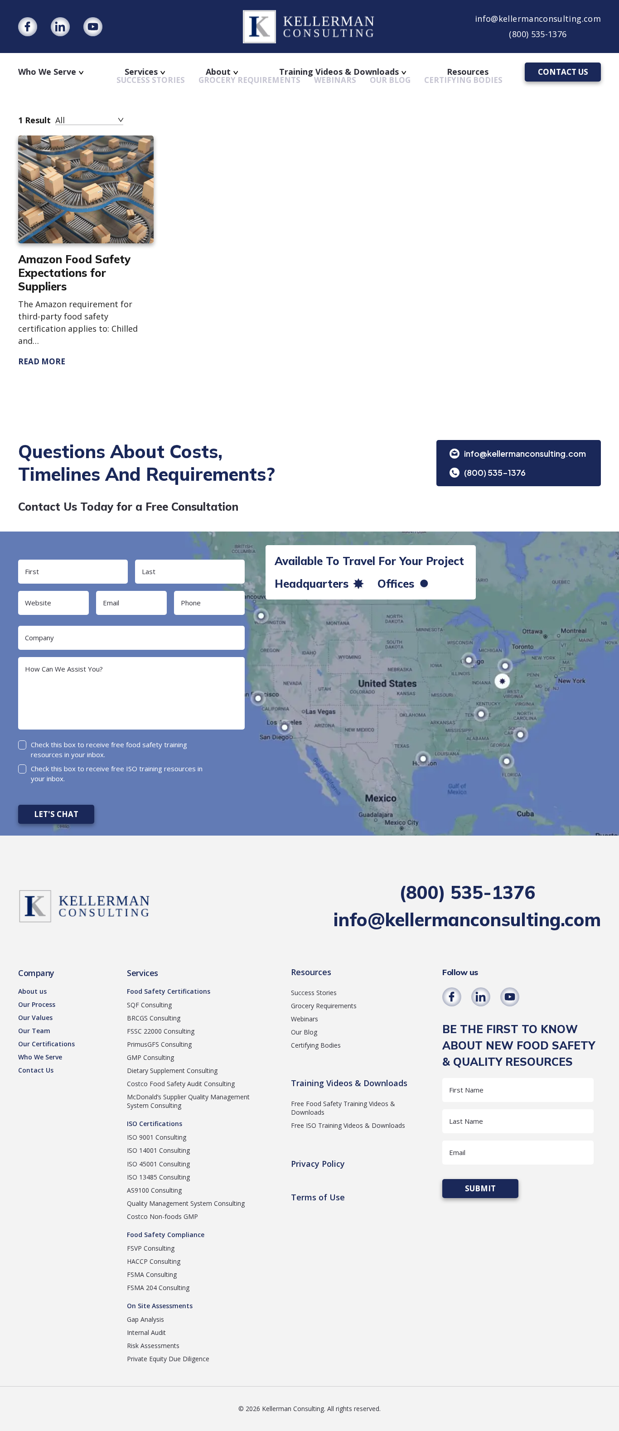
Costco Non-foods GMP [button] (162, 1216)
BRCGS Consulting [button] (153, 1018)
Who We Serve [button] (47, 71)
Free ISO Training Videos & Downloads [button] (348, 1125)
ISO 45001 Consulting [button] (158, 1164)
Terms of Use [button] (318, 1198)
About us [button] (32, 991)
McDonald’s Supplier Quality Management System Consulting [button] (188, 1101)
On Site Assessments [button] (160, 1305)
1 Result (34, 120)
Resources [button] (467, 71)
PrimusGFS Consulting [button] (159, 1044)
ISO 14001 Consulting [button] (158, 1150)
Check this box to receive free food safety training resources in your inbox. (109, 749)
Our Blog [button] (304, 1032)
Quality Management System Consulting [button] (186, 1203)
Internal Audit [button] (146, 1332)
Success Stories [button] (314, 992)
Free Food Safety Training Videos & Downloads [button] (343, 1108)
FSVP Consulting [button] (150, 1248)
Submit (480, 1188)
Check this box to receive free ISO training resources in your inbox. (117, 773)
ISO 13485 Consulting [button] (158, 1177)
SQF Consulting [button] (149, 1005)
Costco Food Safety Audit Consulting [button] (181, 1083)
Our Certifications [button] (46, 1043)
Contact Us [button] (35, 1070)
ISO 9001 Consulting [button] (156, 1137)
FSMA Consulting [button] (152, 1274)
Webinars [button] (304, 1019)
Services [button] (141, 71)
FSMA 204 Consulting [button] (158, 1287)
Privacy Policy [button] (318, 1164)
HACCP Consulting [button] (153, 1261)
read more (41, 361)
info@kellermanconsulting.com (538, 18)
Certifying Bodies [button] (316, 1045)
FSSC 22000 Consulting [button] (160, 1031)
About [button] (218, 71)
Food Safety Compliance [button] (165, 1234)
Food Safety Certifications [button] (168, 991)
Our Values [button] (35, 1017)
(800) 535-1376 (537, 34)
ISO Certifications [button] (154, 1123)
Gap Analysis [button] (145, 1319)
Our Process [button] (36, 1004)
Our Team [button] (34, 1030)
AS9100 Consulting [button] (154, 1190)
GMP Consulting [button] (150, 1057)
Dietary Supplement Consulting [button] (172, 1070)
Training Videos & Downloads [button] (339, 71)
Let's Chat (56, 814)
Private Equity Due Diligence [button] (168, 1358)
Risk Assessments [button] (153, 1345)
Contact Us (563, 72)
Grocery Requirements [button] (324, 1005)
